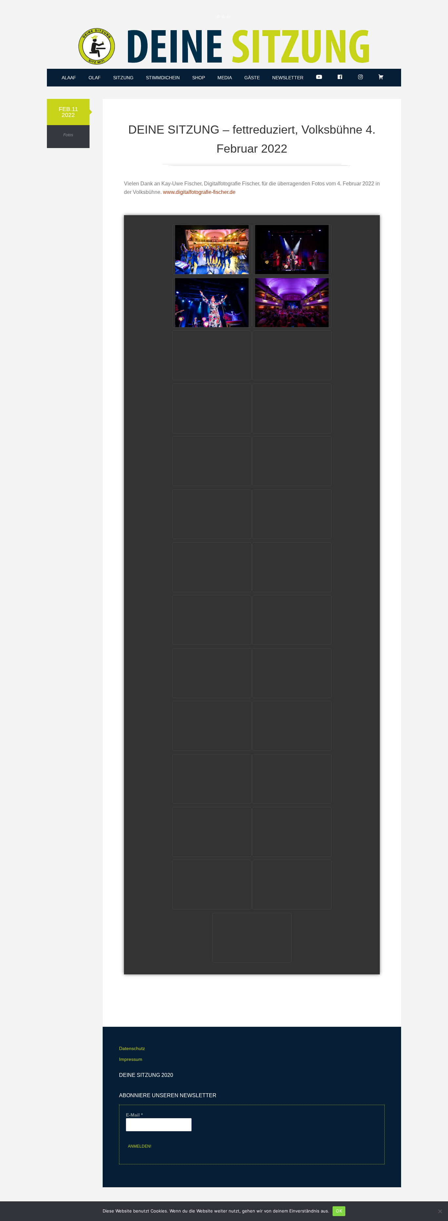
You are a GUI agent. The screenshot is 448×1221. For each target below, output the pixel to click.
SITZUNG (123, 77)
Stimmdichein (163, 77)
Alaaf (69, 77)
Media (224, 77)
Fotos (68, 135)
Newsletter (287, 77)
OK (339, 1210)
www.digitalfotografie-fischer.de (199, 192)
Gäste (252, 77)
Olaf (95, 77)
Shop (198, 77)
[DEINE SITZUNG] (224, 48)
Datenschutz (132, 1048)
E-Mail (134, 1115)
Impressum (130, 1059)
